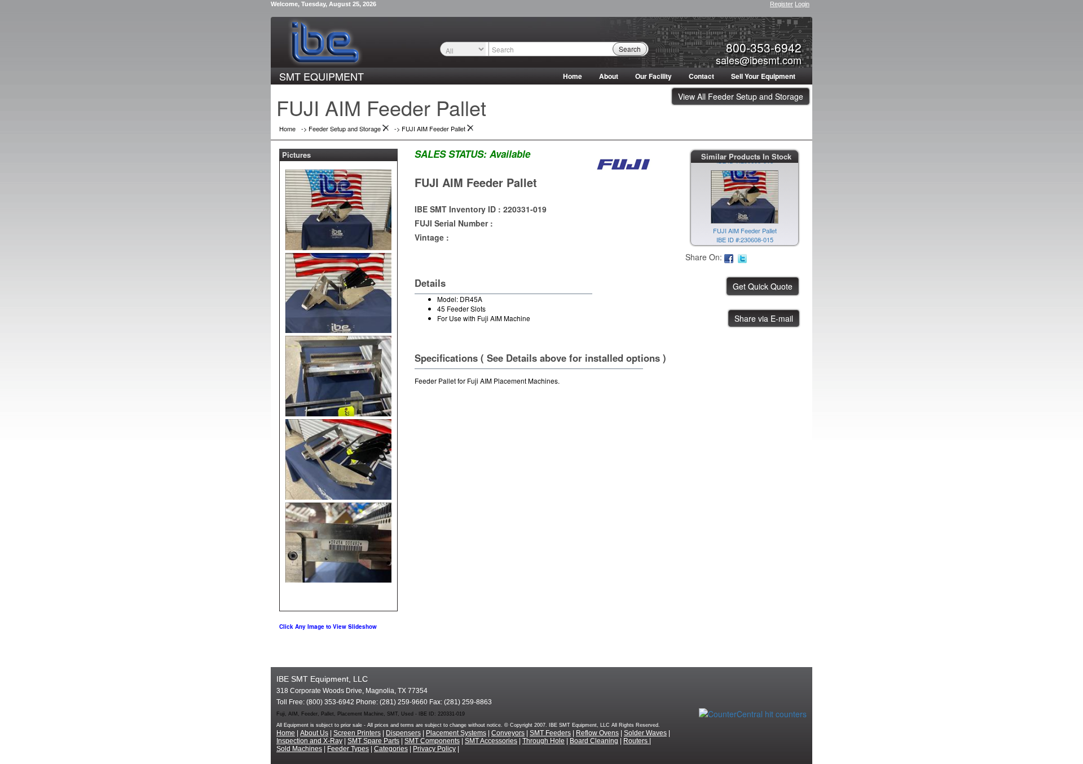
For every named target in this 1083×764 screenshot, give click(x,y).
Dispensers (403, 733)
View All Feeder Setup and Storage (740, 96)
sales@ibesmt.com (759, 60)
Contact (701, 76)
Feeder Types (348, 749)
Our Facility (653, 76)
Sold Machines (299, 749)
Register (781, 4)
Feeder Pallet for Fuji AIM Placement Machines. (487, 380)
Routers (636, 741)
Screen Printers (357, 733)
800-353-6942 (764, 47)
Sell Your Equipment (763, 76)
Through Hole (543, 741)
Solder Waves (645, 733)
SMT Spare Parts (373, 741)
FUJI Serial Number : (454, 223)
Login (802, 4)
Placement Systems (456, 733)
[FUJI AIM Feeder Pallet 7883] (338, 207)
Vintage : (432, 237)
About (608, 76)
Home (572, 76)
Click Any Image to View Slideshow (328, 626)
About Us (314, 733)
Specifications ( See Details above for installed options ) (540, 358)
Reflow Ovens (597, 733)
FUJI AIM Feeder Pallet (476, 182)
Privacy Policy (434, 749)
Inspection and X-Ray (309, 741)
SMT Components (432, 741)
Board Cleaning (594, 741)
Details (430, 283)
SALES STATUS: (451, 154)
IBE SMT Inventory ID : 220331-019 (481, 209)
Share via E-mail (763, 318)
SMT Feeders (550, 733)
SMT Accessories (491, 741)
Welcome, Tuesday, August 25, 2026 (323, 4)
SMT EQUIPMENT (321, 76)
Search (630, 49)
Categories (391, 749)
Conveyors (508, 733)
